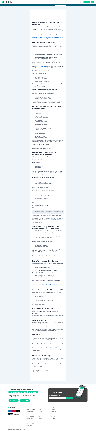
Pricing (79, 2)
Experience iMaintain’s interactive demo (50, 146)
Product (65, 2)
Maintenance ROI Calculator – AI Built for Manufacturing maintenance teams (47, 37)
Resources (73, 2)
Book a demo (43, 66)
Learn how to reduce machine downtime (52, 284)
